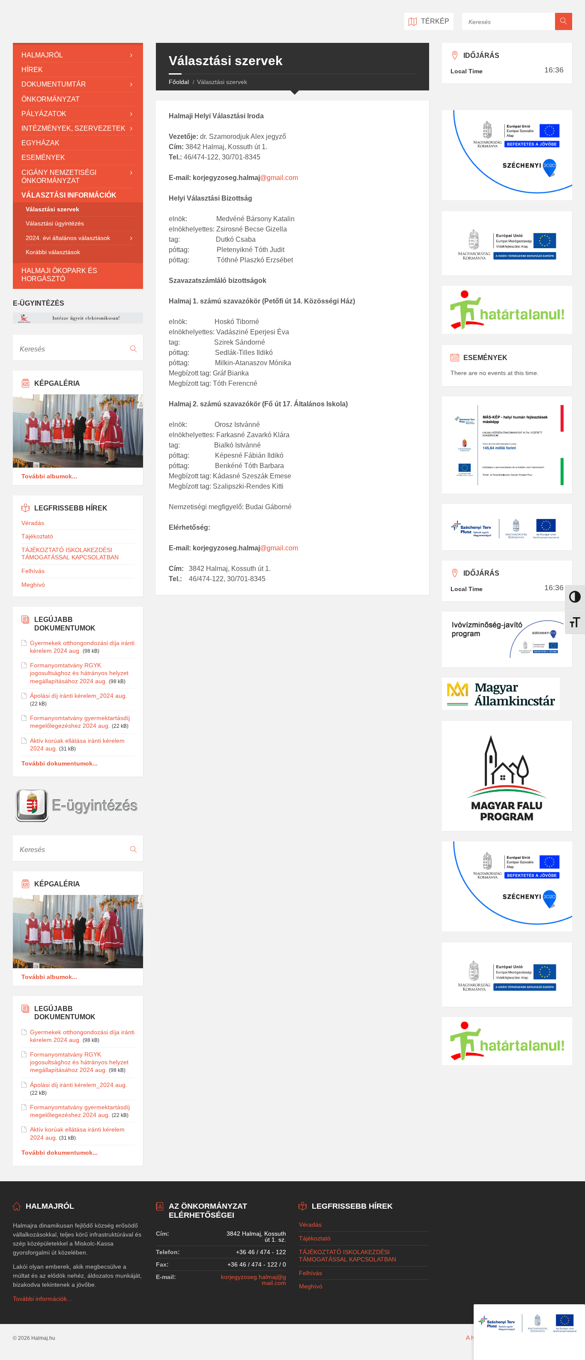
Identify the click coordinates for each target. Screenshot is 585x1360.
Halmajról (42, 55)
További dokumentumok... (59, 763)
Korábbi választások (53, 252)
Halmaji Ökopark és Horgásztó (59, 274)
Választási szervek (52, 209)
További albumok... (49, 476)
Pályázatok (43, 113)
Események (43, 157)
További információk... (42, 1298)
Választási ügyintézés (55, 223)
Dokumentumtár (53, 84)
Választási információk (68, 195)
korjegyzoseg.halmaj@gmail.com (253, 1279)
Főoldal (179, 81)
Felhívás (33, 570)
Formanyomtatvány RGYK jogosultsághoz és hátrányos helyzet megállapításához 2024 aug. (79, 673)
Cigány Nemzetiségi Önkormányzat (58, 176)
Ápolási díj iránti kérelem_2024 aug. (78, 695)
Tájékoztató (37, 536)
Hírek (32, 69)
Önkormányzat (50, 99)
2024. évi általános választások (68, 237)
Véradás (32, 522)
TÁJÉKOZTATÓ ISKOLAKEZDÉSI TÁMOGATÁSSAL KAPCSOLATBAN (70, 553)
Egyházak (40, 143)
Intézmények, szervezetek (73, 128)
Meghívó (33, 584)
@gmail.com (279, 177)
